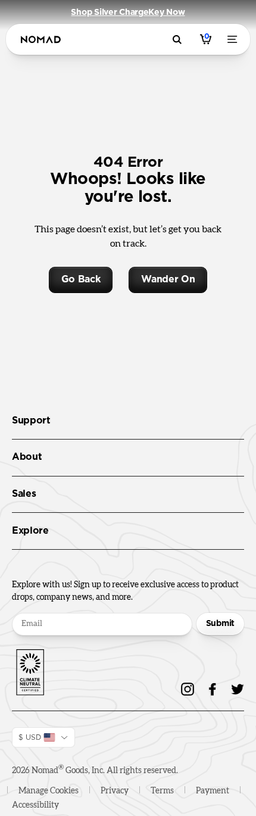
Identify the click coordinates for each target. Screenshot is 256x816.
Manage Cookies (48, 791)
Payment (212, 791)
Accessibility (35, 805)
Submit (220, 623)
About (27, 457)
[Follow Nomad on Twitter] (237, 689)
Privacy (115, 791)
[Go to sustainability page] (30, 670)
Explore (30, 530)
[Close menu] (234, 39)
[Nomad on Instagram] (187, 689)
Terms (162, 791)
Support (31, 420)
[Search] (179, 39)
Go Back (81, 279)
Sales (24, 494)
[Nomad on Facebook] (212, 689)
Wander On (168, 279)
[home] (41, 39)
